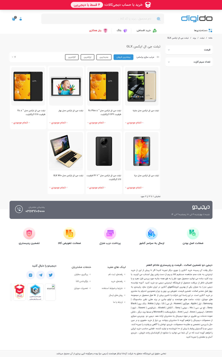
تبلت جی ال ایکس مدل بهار (70, 110)
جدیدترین (104, 57)
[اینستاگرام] (30, 275)
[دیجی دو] (196, 18)
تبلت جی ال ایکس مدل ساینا (146, 110)
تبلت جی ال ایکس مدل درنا (146, 175)
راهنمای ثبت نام (115, 274)
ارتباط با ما (118, 302)
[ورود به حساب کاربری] (20, 19)
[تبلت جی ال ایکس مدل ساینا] (142, 86)
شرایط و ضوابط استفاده (112, 288)
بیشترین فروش (123, 57)
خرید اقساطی (144, 30)
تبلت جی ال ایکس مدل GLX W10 (68, 175)
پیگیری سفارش (81, 274)
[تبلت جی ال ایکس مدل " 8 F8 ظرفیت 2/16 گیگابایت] (28, 86)
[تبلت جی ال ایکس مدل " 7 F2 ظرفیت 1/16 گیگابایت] (104, 151)
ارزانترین (87, 57)
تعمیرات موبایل (81, 288)
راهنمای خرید (117, 281)
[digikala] (19, 292)
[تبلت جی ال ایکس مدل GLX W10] (66, 151)
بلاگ (119, 30)
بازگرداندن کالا (82, 281)
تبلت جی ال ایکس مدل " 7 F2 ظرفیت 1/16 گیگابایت (104, 177)
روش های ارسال (116, 295)
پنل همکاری (95, 30)
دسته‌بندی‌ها (200, 30)
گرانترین (71, 57)
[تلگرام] (40, 275)
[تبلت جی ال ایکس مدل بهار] (66, 86)
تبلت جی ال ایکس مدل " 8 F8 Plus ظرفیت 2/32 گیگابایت (104, 112)
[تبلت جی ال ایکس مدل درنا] (142, 151)
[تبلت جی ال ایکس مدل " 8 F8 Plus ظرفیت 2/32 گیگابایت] (104, 86)
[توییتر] (51, 275)
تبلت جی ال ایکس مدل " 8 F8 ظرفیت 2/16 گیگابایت (31, 112)
